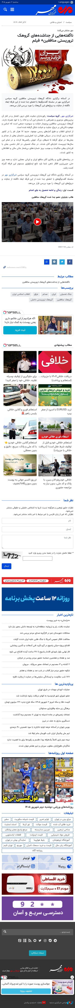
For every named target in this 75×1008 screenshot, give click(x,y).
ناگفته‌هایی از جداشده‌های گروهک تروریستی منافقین (46, 282)
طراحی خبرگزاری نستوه (58, 1002)
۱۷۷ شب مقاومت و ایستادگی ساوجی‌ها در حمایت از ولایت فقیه (41, 677)
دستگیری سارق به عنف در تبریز (56, 721)
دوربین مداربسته (42, 829)
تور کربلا (26, 824)
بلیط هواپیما (39, 840)
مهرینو (19, 845)
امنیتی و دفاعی (56, 22)
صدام (45, 294)
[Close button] (72, 977)
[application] (37, 222)
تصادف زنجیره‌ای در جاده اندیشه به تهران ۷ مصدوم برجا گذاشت (41, 714)
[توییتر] (40, 940)
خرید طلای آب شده (61, 824)
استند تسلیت (10, 824)
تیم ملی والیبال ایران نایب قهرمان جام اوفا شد (49, 733)
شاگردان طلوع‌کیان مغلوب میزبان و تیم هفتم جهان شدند (44, 746)
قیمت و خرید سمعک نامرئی (38, 845)
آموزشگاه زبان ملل (63, 845)
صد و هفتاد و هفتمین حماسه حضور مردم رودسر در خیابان (43, 658)
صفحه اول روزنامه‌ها (60, 753)
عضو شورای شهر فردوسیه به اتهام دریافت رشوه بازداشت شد (43, 696)
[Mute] (46, 332)
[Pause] (42, 332)
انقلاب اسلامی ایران (21, 294)
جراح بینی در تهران (63, 819)
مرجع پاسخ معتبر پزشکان (16, 829)
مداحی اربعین (63, 829)
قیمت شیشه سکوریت (24, 819)
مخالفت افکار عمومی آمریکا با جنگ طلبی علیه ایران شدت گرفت (41, 639)
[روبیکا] (35, 940)
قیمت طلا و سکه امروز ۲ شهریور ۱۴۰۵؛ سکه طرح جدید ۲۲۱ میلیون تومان (37, 702)
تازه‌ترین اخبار (65, 615)
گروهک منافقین (64, 300)
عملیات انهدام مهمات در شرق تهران (54, 689)
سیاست (69, 22)
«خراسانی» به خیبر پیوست (58, 620)
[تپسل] (4, 312)
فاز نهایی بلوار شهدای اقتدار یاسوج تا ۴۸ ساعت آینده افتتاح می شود (39, 652)
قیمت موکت (41, 824)
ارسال (6, 566)
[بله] (50, 940)
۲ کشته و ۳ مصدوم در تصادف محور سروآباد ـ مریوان (46, 664)
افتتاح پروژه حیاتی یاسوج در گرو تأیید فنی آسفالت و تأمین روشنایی (40, 645)
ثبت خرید (20, 330)
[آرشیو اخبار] (24, 940)
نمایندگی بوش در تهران (15, 840)
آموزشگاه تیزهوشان (61, 840)
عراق (36, 294)
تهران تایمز (8, 845)
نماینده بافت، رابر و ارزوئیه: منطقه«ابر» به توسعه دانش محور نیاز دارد (39, 626)
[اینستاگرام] (45, 940)
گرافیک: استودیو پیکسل (33, 1002)
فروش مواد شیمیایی (60, 835)
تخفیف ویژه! (26, 991)
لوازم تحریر (44, 819)
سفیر (6, 819)
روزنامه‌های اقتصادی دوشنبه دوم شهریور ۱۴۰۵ (48, 807)
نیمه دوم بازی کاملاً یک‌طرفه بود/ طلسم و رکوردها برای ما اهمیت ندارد (38, 740)
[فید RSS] (30, 940)
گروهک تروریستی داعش (42, 300)
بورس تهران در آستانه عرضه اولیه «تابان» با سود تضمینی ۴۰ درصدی (40, 727)
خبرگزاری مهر (11, 175)
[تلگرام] (55, 940)
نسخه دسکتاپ (37, 953)
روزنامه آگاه (37, 850)
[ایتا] (19, 940)
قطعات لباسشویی (13, 835)
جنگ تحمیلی (66, 294)
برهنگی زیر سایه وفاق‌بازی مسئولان (54, 708)
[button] (37, 222)
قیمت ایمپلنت (36, 835)
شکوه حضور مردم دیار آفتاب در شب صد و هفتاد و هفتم (45, 670)
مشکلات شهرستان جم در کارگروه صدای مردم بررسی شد (45, 633)
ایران (54, 294)
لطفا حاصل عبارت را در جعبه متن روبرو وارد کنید (50, 553)
